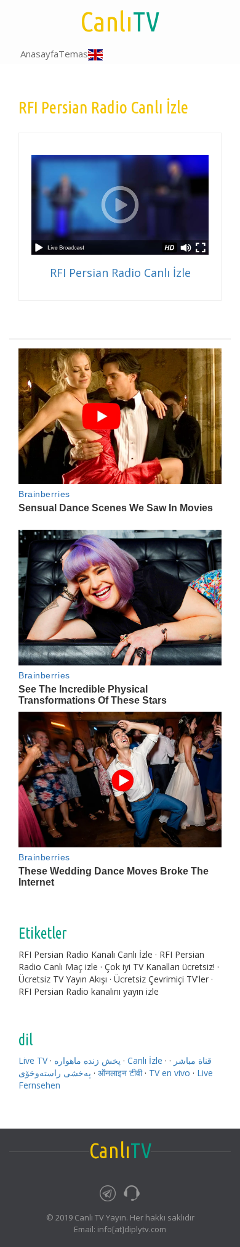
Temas (73, 53)
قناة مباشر (193, 1060)
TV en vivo (169, 1073)
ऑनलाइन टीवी (120, 1073)
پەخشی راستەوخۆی (54, 1073)
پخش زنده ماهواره (87, 1060)
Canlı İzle (144, 1060)
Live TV (32, 1060)
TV (120, 21)
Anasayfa (39, 53)
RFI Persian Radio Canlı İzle (120, 272)
